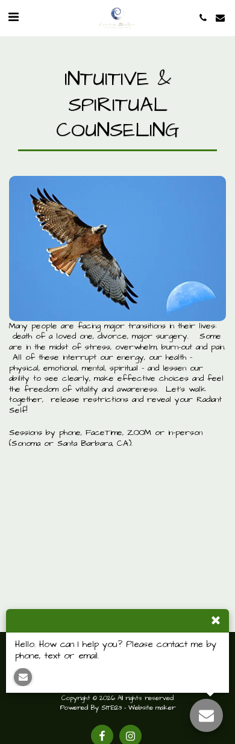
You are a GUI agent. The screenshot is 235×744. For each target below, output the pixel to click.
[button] (13, 17)
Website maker (151, 708)
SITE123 (111, 708)
